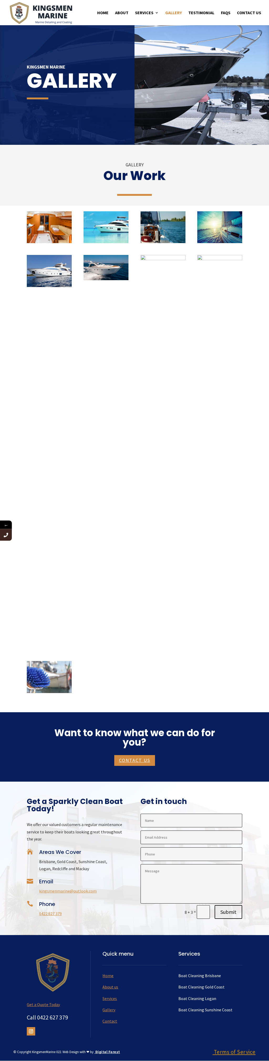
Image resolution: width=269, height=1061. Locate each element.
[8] (106, 241)
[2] (219, 258)
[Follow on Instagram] (31, 1031)
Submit (228, 912)
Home (102, 13)
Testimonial (201, 13)
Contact (109, 1021)
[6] (219, 241)
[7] (163, 241)
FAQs (225, 13)
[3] (163, 258)
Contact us (134, 760)
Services (144, 13)
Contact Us (249, 13)
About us (110, 987)
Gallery (173, 13)
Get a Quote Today (43, 1004)
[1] (49, 691)
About (121, 13)
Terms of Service (235, 1051)
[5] (49, 285)
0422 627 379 (50, 913)
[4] (106, 278)
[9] (49, 241)
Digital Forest (107, 1052)
